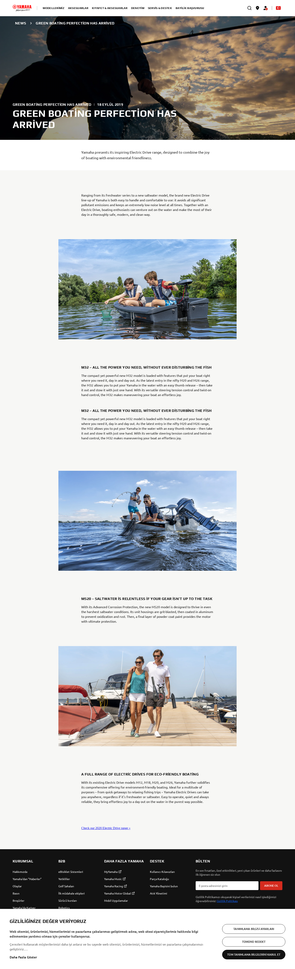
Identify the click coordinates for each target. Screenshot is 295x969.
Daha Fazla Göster (23, 957)
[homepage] (22, 8)
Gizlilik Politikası (227, 901)
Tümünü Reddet (254, 942)
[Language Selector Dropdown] (278, 8)
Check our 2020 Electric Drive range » (105, 828)
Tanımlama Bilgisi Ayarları (253, 929)
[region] (147, 939)
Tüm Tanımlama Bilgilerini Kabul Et (253, 954)
